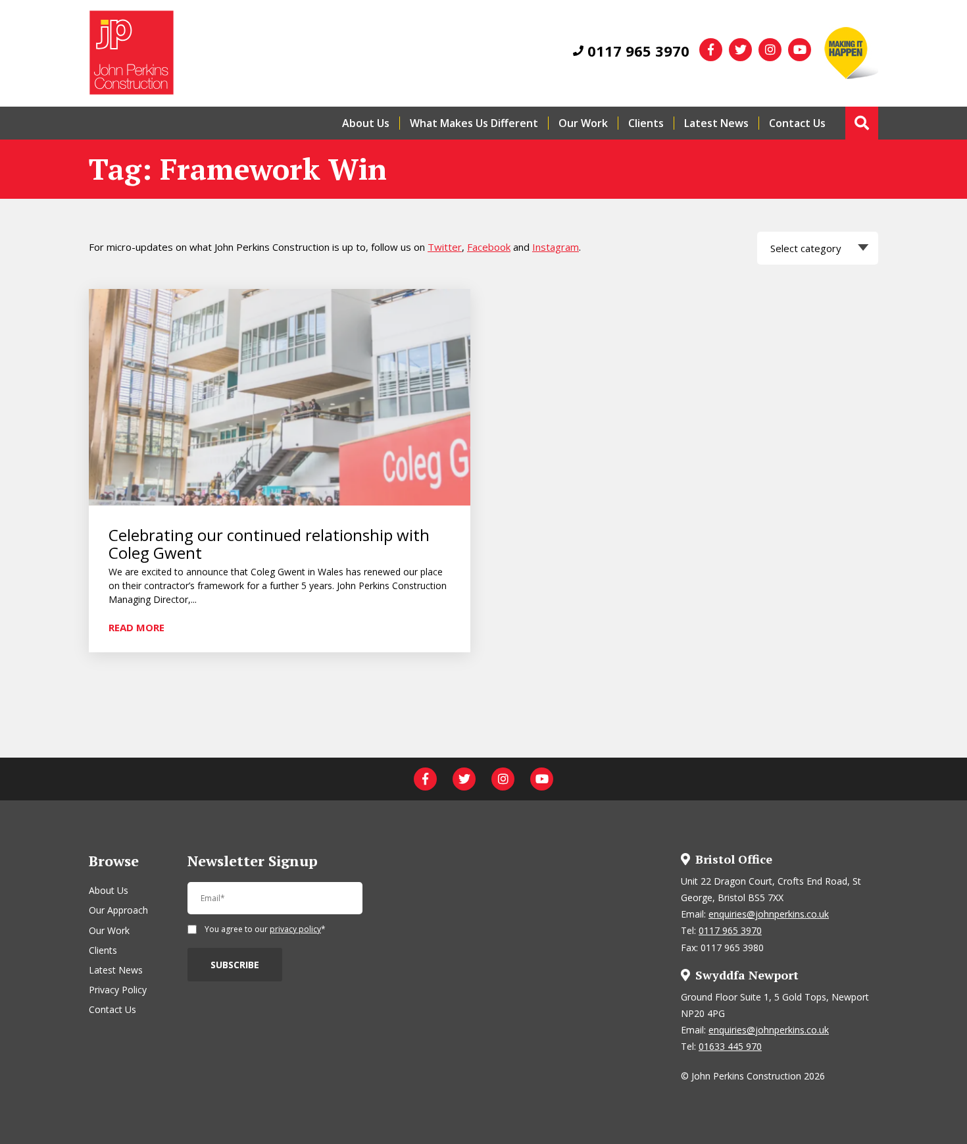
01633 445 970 (730, 1046)
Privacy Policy (118, 989)
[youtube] (799, 49)
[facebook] (710, 49)
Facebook (488, 246)
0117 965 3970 (636, 51)
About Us (365, 123)
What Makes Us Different (474, 123)
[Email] (274, 903)
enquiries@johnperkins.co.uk (768, 914)
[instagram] (769, 49)
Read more (136, 627)
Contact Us (797, 123)
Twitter (445, 246)
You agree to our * (265, 930)
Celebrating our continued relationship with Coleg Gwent (269, 544)
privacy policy (295, 929)
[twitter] (740, 49)
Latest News (716, 123)
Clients (646, 123)
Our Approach (118, 910)
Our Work (583, 123)
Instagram (555, 246)
